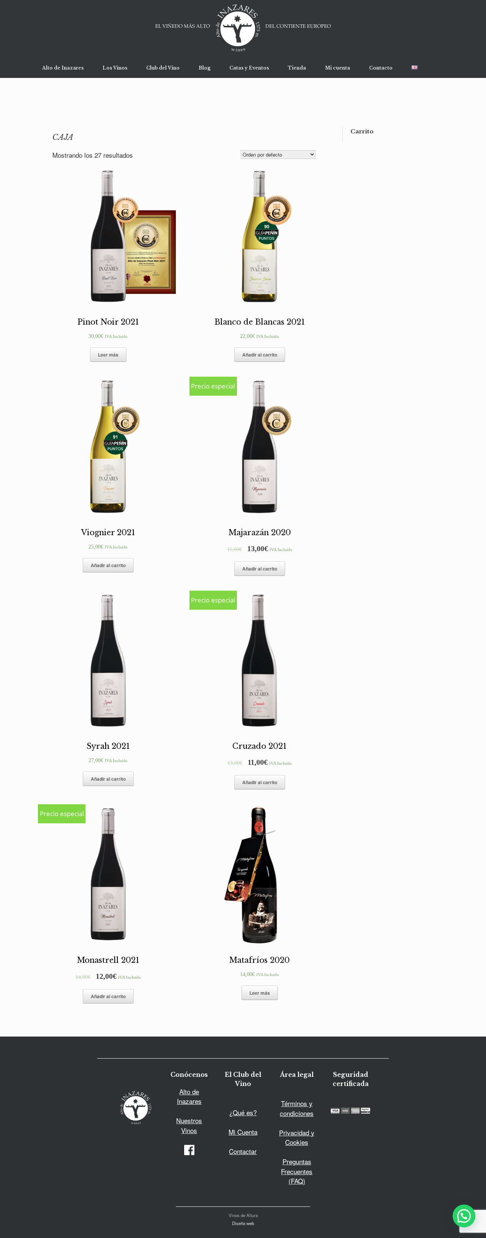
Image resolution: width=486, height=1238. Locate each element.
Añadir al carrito (259, 354)
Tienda (297, 68)
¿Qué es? (243, 1112)
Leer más (108, 354)
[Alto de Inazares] (243, 29)
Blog (204, 68)
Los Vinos (115, 68)
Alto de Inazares (63, 68)
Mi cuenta (337, 68)
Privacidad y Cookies (296, 1137)
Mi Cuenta (243, 1132)
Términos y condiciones (297, 1108)
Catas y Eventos (249, 68)
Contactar (243, 1151)
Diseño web (243, 1223)
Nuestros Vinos (189, 1125)
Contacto (381, 68)
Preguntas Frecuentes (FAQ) (296, 1171)
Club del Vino (163, 68)
